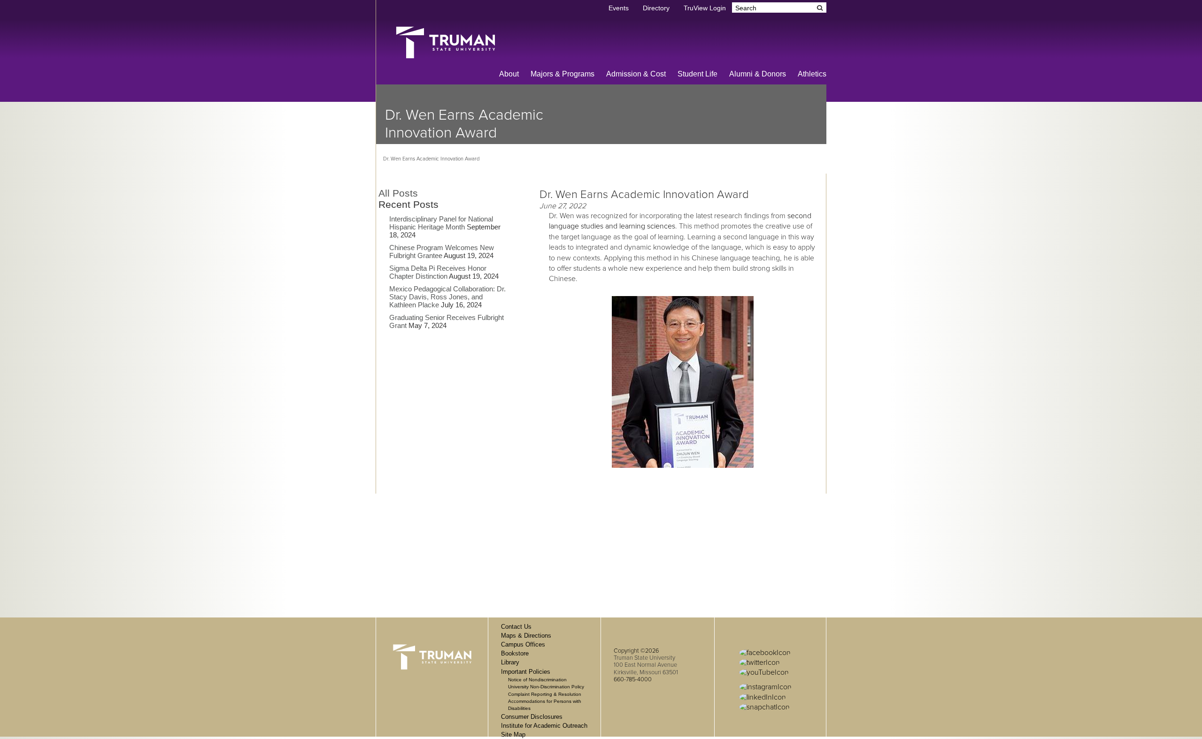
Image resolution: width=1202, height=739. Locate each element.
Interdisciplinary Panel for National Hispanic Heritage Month (441, 223)
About (509, 74)
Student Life (697, 74)
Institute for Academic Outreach (544, 725)
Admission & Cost (636, 74)
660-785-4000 (633, 679)
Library (510, 662)
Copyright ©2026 (636, 651)
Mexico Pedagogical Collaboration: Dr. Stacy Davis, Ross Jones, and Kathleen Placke (447, 297)
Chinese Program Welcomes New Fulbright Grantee (441, 251)
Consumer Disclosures (531, 716)
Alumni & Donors (757, 74)
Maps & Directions (526, 635)
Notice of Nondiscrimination (537, 679)
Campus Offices (523, 644)
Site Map (513, 734)
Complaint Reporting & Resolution (544, 694)
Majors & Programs (562, 74)
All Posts (398, 193)
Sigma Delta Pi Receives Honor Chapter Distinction (437, 272)
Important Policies (525, 671)
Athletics (812, 74)
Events (619, 8)
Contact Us (516, 626)
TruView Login (705, 8)
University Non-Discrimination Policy (546, 686)
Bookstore (515, 653)
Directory (656, 8)
